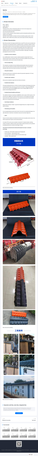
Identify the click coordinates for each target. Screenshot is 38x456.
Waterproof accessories (6, 420)
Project (16, 3)
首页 (4, 5)
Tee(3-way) (34, 420)
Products (12, 3)
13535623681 (33, 1)
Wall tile (17, 410)
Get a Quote (5, 16)
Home (2, 3)
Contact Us (25, 3)
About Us (7, 3)
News (20, 3)
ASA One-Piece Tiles (12, 5)
